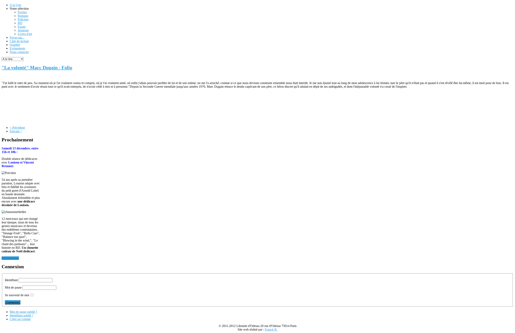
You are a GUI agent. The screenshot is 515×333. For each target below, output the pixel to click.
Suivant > (16, 131)
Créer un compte (20, 319)
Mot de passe (13, 287)
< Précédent (17, 127)
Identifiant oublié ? (21, 315)
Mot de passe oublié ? (23, 311)
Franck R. (271, 329)
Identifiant (11, 280)
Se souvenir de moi (17, 295)
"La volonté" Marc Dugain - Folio (37, 67)
